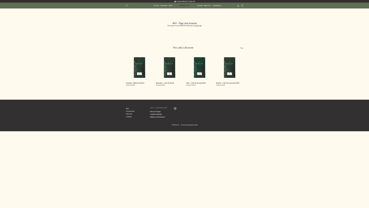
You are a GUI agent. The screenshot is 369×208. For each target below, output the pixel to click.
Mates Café (184, 5)
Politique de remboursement (157, 117)
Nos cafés (156, 5)
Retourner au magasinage (194, 25)
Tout (241, 48)
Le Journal (200, 5)
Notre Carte (129, 114)
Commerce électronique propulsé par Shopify (189, 125)
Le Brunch (129, 116)
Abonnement (163, 5)
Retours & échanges (155, 111)
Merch (170, 5)
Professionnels (217, 5)
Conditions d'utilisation (156, 114)
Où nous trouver (130, 111)
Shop (127, 108)
